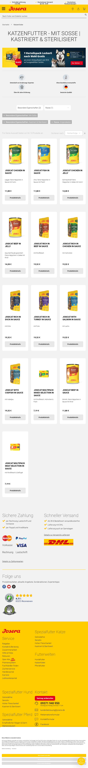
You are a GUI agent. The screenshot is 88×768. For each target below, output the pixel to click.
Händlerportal (8, 672)
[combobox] (44, 16)
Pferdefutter (40, 666)
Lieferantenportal (9, 678)
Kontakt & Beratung (10, 647)
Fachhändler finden (73, 9)
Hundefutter (40, 659)
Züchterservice (8, 669)
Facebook (44, 724)
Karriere (5, 675)
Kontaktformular (47, 719)
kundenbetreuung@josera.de (52, 710)
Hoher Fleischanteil (43, 643)
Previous (4, 57)
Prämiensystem (9, 662)
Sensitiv (38, 640)
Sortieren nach (57, 133)
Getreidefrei (40, 637)
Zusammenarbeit (9, 650)
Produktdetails (15, 198)
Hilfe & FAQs (7, 653)
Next (83, 57)
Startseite (6, 25)
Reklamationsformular (50, 715)
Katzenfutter (40, 662)
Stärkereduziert (8, 726)
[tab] (44, 118)
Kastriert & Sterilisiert (44, 646)
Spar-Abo (6, 659)
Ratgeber (6, 643)
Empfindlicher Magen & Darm (14, 723)
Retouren (6, 656)
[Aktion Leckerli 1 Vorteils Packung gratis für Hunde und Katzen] (44, 57)
